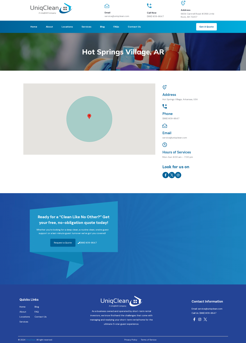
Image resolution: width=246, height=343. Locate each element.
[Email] (107, 6)
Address (185, 10)
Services (86, 26)
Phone (167, 114)
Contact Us (134, 26)
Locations (67, 26)
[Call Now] (149, 5)
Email (107, 12)
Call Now (151, 12)
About (49, 26)
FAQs (116, 26)
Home (33, 26)
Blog (102, 26)
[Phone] (164, 106)
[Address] (183, 4)
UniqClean (30, 339)
